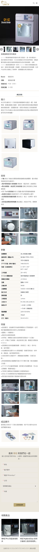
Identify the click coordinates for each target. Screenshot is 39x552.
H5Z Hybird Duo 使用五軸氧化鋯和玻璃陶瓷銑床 (28, 540)
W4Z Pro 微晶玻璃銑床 (9, 540)
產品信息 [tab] (19, 94)
